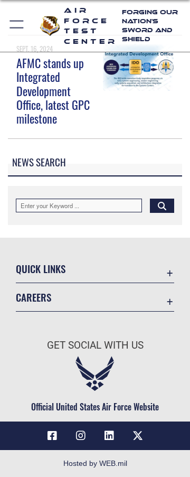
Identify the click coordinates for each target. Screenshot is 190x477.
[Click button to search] (162, 205)
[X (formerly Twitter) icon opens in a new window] (138, 436)
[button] (17, 26)
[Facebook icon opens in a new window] (52, 436)
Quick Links (40, 268)
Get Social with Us (95, 345)
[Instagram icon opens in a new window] (81, 436)
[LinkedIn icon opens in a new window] (109, 436)
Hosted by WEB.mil (95, 463)
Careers (33, 297)
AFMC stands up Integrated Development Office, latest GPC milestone (53, 90)
